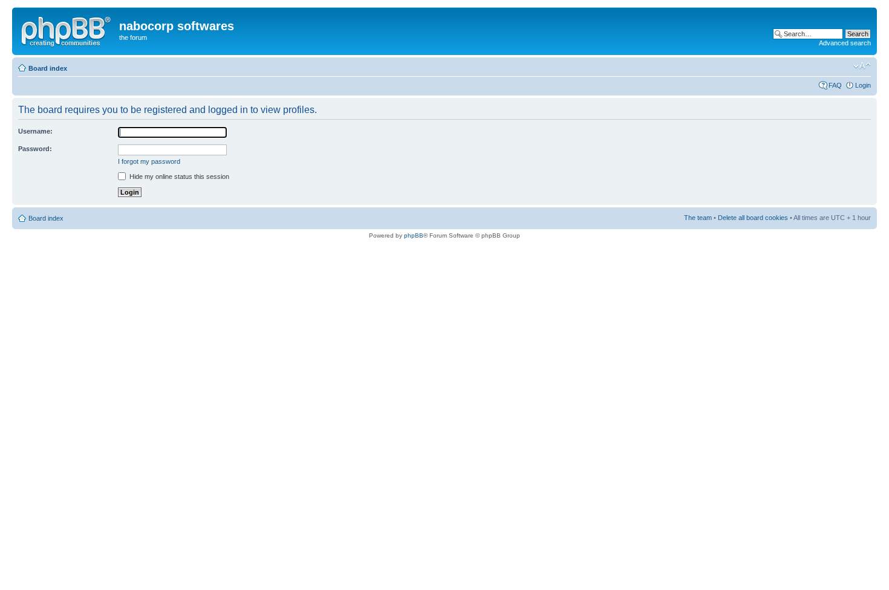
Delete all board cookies (753, 217)
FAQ (835, 85)
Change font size (862, 65)
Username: (35, 131)
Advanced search (845, 43)
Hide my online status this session (178, 176)
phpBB (413, 235)
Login (863, 85)
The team (698, 217)
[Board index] (67, 29)
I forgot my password (149, 161)
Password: (35, 148)
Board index (47, 68)
